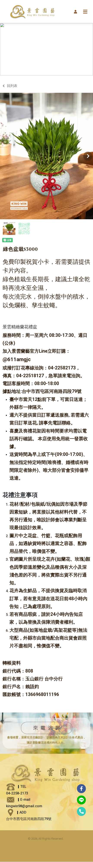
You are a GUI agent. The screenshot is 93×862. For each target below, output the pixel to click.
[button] (75, 11)
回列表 (12, 86)
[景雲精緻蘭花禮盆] (37, 11)
